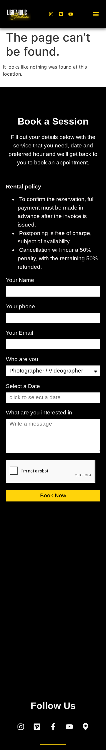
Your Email (20, 333)
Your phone (21, 306)
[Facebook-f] (53, 726)
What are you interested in (40, 413)
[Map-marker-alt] (85, 726)
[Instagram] (51, 14)
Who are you (23, 359)
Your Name (21, 280)
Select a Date (23, 386)
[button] (96, 14)
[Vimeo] (61, 14)
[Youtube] (70, 14)
